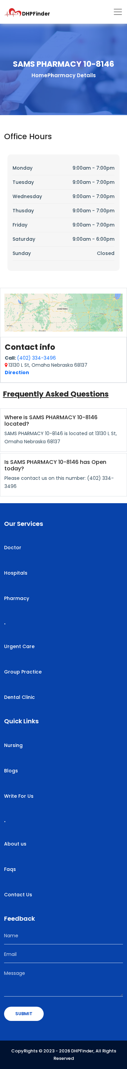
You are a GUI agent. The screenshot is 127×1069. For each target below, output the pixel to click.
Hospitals (15, 573)
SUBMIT (24, 1013)
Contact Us (18, 894)
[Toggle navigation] (118, 12)
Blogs (11, 770)
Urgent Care (19, 646)
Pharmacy (16, 598)
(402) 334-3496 (36, 358)
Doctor (12, 547)
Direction (17, 372)
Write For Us (19, 796)
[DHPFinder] (13, 12)
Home (39, 75)
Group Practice (23, 671)
